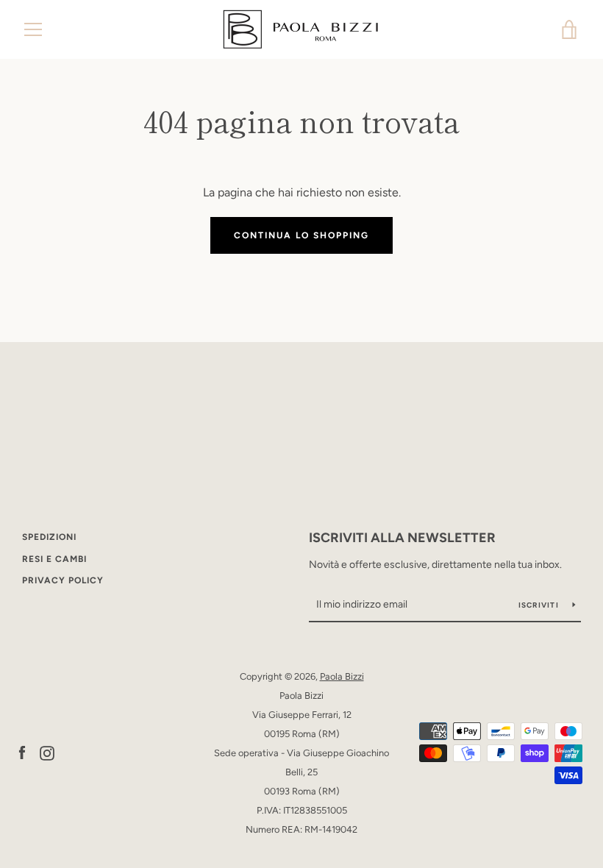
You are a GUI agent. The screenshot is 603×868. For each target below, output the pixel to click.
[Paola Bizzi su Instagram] (47, 752)
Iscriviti (540, 605)
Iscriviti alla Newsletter (402, 538)
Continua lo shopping (301, 235)
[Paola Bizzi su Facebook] (22, 752)
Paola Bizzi (342, 676)
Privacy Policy (63, 580)
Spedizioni (49, 537)
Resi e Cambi (54, 559)
